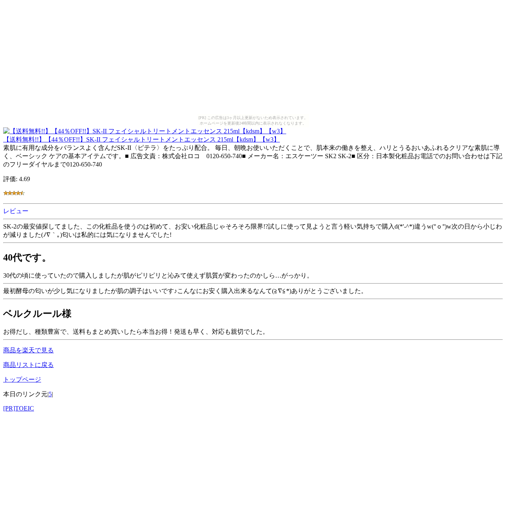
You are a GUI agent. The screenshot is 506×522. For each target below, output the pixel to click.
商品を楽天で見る (28, 350)
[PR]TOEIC (18, 408)
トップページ (22, 379)
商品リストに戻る (28, 364)
